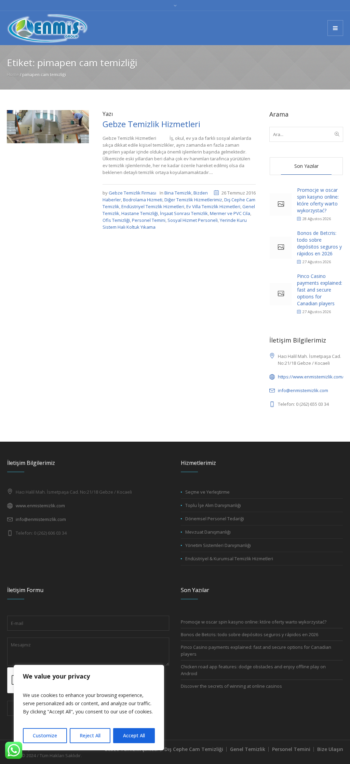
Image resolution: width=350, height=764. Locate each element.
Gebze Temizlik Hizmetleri (151, 124)
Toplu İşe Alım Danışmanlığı (213, 505)
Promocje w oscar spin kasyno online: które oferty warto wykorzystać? (318, 200)
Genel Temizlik (247, 749)
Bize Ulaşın (330, 749)
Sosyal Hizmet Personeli (192, 220)
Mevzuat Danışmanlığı (208, 532)
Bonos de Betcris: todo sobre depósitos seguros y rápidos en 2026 (319, 243)
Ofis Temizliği (116, 220)
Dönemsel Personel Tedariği (214, 518)
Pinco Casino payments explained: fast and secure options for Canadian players (319, 290)
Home (13, 75)
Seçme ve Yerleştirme (207, 492)
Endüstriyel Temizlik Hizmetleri (152, 206)
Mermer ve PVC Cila (230, 213)
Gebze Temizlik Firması (132, 193)
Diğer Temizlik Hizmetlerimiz (193, 200)
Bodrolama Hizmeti (142, 200)
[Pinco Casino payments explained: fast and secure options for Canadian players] (281, 294)
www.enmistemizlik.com (40, 505)
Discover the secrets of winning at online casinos (231, 686)
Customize (45, 735)
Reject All (90, 735)
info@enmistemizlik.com (303, 390)
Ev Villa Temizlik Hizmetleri (213, 206)
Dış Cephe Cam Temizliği (193, 749)
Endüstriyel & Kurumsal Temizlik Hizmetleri (229, 558)
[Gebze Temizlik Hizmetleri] (48, 126)
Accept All (134, 735)
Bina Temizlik (177, 193)
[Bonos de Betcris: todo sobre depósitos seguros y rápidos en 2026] (281, 248)
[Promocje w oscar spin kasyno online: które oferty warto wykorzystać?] (281, 204)
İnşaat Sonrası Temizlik (184, 213)
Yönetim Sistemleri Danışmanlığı (218, 545)
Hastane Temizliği (139, 213)
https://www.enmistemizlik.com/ (311, 377)
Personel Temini (148, 220)
